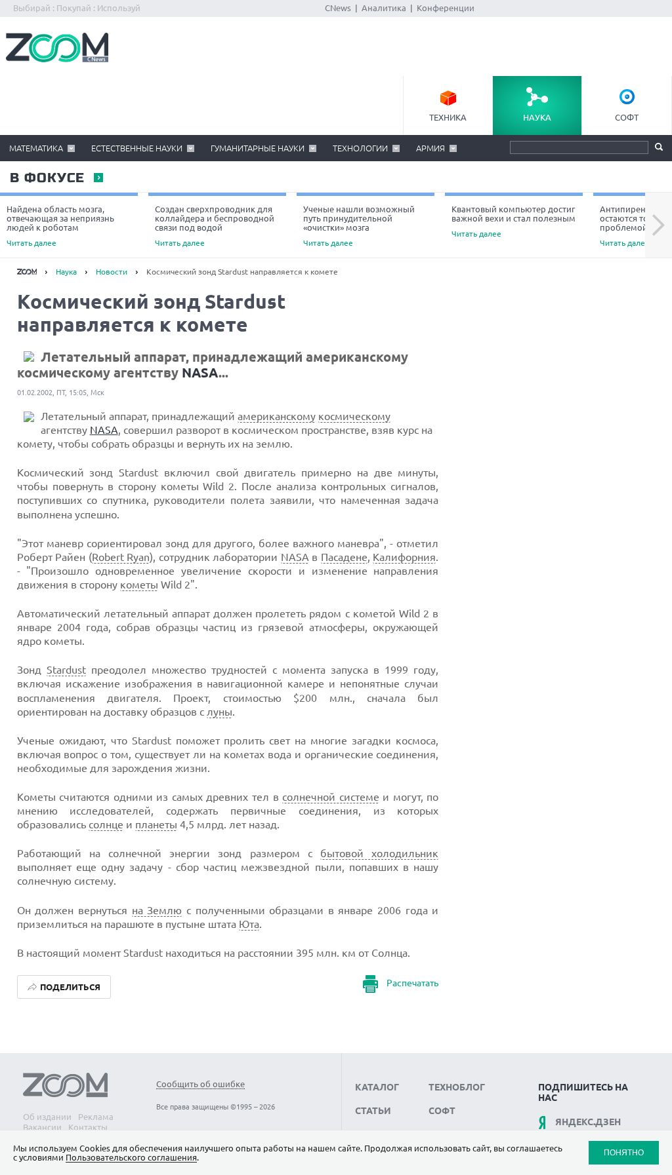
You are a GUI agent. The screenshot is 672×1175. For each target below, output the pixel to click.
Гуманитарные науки (257, 148)
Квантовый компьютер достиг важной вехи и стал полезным (514, 221)
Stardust (66, 670)
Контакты (88, 1127)
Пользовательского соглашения (131, 1157)
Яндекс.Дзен (588, 1122)
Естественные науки (136, 148)
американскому (277, 416)
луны (219, 712)
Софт (627, 117)
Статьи (373, 1111)
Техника (448, 117)
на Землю (157, 910)
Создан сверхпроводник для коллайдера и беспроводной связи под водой (214, 225)
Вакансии (42, 1127)
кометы (139, 584)
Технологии (360, 148)
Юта (249, 924)
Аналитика (384, 7)
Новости (111, 271)
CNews (338, 7)
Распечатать (412, 983)
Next (658, 225)
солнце (106, 824)
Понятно (624, 1152)
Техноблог (457, 1087)
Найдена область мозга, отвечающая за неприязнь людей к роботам (60, 225)
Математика (36, 148)
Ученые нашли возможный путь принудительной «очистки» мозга (359, 225)
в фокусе (46, 178)
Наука (537, 117)
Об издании (47, 1116)
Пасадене (344, 557)
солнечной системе (330, 797)
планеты (156, 824)
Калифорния (404, 557)
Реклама (96, 1116)
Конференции (445, 7)
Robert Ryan (121, 557)
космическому (354, 416)
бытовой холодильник (379, 853)
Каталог (377, 1087)
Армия (430, 148)
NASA (200, 372)
